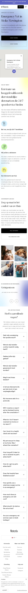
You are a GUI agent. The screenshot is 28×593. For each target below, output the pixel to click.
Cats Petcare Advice (6, 572)
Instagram (20, 570)
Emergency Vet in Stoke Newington (13, 61)
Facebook (20, 568)
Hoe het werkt (7, 547)
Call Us (21, 6)
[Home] (7, 7)
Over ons (19, 547)
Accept (4, 590)
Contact (19, 556)
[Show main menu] (25, 7)
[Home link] (14, 531)
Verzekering (7, 552)
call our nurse (14, 230)
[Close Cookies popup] (26, 579)
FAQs (6, 559)
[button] (14, 71)
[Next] (16, 301)
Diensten (6, 550)
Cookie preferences (22, 590)
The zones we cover (14, 236)
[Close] (21, 56)
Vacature (19, 550)
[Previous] (11, 301)
